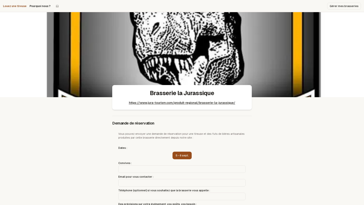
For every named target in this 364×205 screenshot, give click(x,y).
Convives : (125, 163)
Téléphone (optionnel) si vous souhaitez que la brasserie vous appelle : (164, 190)
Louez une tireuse (15, 6)
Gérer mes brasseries (344, 6)
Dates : (122, 147)
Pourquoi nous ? (40, 6)
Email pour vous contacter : (136, 176)
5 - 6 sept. (182, 155)
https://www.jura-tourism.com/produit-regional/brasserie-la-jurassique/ (182, 103)
